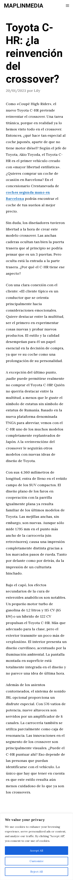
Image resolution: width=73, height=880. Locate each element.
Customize (37, 861)
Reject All (36, 871)
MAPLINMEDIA (23, 6)
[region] (36, 846)
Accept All (36, 850)
